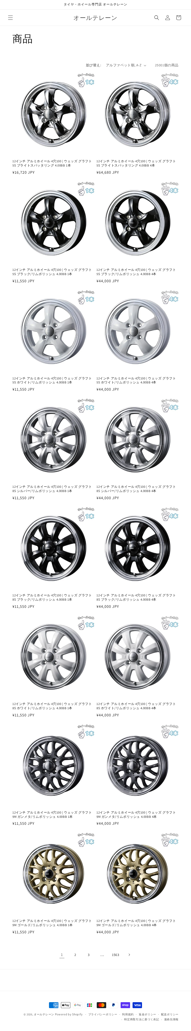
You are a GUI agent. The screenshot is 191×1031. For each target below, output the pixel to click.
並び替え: (93, 65)
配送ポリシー (170, 1014)
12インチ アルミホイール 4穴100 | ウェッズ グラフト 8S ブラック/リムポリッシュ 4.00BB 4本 (136, 597)
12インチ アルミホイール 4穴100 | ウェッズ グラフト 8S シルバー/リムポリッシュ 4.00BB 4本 (136, 489)
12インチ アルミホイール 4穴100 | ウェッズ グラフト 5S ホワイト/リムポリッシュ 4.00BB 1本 (52, 380)
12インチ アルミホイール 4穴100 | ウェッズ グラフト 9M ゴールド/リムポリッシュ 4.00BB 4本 (136, 923)
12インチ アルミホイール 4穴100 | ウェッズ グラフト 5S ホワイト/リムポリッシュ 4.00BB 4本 (136, 380)
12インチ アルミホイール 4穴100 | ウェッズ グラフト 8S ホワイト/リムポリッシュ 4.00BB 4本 (136, 706)
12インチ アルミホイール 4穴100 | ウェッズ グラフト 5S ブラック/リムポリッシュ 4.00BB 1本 (52, 272)
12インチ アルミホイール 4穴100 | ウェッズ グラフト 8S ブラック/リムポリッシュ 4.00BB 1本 (52, 597)
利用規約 (128, 1014)
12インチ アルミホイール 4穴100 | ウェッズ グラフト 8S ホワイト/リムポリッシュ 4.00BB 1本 (52, 706)
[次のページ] (129, 954)
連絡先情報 (171, 1019)
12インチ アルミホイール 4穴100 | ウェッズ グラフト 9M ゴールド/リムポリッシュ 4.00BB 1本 (52, 923)
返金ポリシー (147, 1014)
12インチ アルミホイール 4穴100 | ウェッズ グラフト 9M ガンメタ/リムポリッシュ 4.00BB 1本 (52, 815)
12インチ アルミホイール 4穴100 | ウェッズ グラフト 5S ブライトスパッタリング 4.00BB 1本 (52, 163)
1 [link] (62, 954)
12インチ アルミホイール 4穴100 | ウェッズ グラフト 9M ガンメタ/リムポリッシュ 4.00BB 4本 (136, 815)
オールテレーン (44, 1014)
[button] (10, 17)
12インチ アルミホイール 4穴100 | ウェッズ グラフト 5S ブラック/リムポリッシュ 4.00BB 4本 (136, 272)
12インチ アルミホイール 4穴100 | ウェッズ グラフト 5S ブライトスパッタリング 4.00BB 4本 (136, 163)
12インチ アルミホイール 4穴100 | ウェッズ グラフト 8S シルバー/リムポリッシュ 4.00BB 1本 (52, 489)
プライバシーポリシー (102, 1014)
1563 (115, 954)
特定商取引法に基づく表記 (141, 1019)
